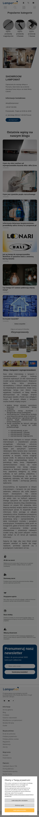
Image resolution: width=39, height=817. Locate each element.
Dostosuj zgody (19, 805)
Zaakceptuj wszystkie (19, 810)
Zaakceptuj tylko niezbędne (20, 800)
